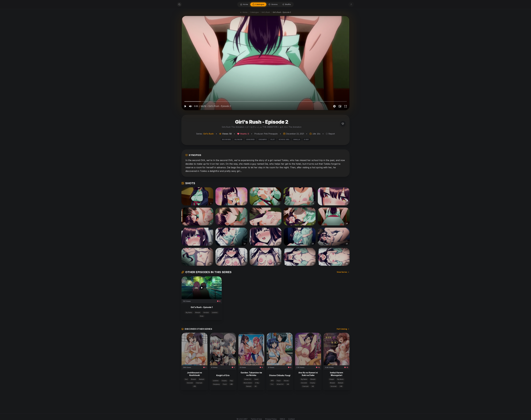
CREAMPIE (263, 139)
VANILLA (296, 139)
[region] (265, 63)
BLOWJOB (238, 139)
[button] (185, 106)
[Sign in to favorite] (343, 123)
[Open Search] (179, 4)
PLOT (273, 139)
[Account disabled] (351, 4)
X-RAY (306, 139)
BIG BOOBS (226, 139)
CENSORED (250, 139)
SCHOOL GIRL (284, 139)
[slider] (265, 101)
